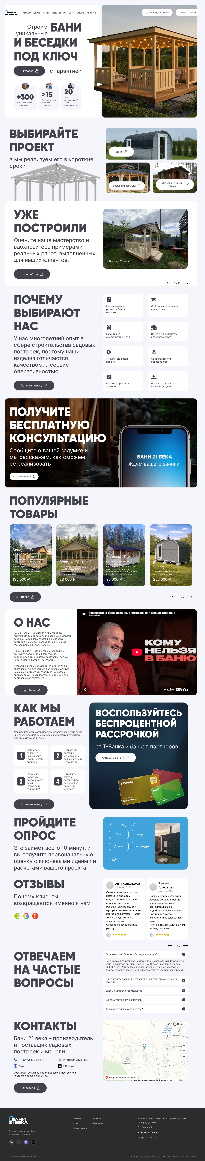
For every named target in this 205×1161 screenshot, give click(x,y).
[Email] (19, 1142)
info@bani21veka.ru (147, 1137)
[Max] (26, 1142)
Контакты (91, 13)
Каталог (77, 1118)
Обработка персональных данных (179, 1156)
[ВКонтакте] (33, 1142)
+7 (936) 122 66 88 (148, 1132)
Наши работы (59, 13)
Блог (71, 13)
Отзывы (80, 13)
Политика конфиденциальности (145, 1156)
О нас (46, 13)
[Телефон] (11, 1142)
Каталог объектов (31, 13)
